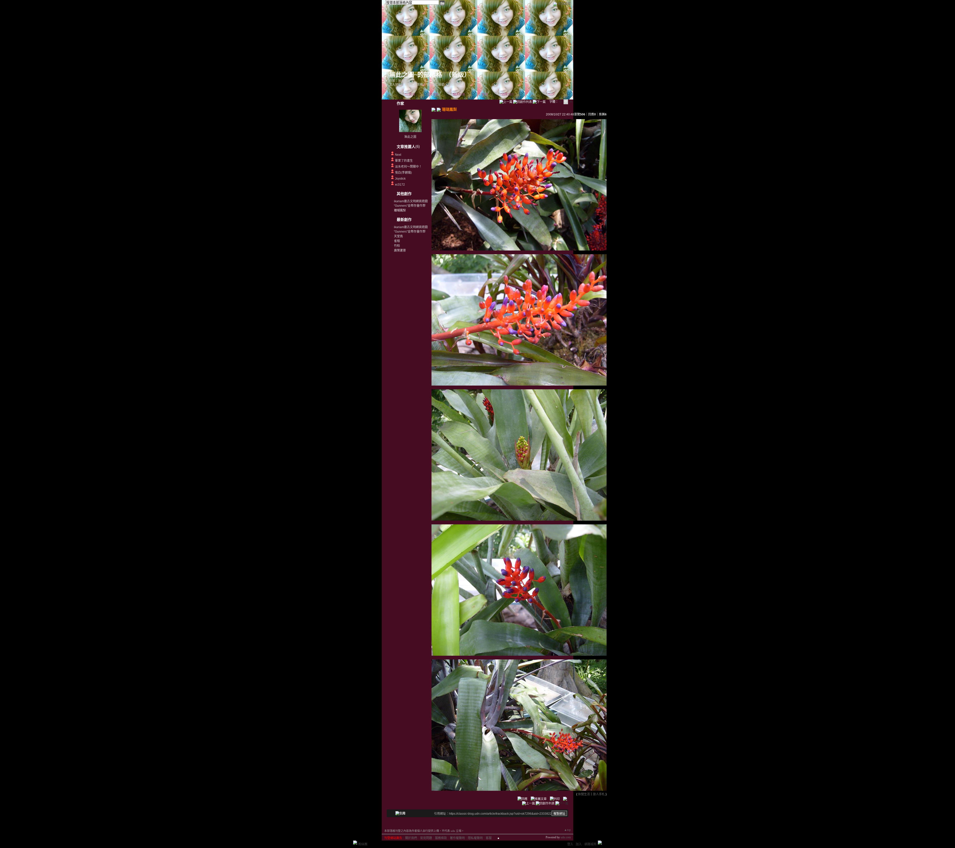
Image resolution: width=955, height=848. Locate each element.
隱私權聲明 (475, 838)
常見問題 (426, 838)
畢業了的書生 (404, 160)
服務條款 (441, 838)
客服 (489, 838)
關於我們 (411, 838)
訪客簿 (483, 94)
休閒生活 (584, 794)
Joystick (400, 178)
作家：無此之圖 (399, 81)
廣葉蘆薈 (400, 250)
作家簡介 (508, 94)
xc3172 (400, 184)
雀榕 (397, 241)
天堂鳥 (398, 236)
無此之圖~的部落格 (415, 74)
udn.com (566, 837)
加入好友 (395, 84)
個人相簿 (459, 94)
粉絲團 (362, 844)
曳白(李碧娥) (403, 172)
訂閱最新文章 (456, 84)
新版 (458, 74)
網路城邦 (564, 3)
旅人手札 (599, 794)
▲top (567, 830)
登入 (570, 844)
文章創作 (433, 94)
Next (398, 154)
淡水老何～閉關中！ (408, 166)
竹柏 (397, 246)
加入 (579, 844)
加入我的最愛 (435, 84)
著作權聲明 (457, 838)
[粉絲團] (355, 843)
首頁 (412, 94)
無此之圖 (410, 137)
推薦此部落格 (414, 84)
